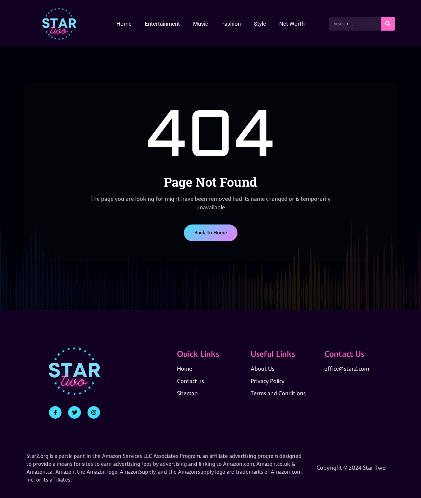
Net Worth (292, 23)
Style (260, 23)
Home (124, 23)
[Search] (388, 24)
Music (200, 23)
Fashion (231, 23)
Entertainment (162, 23)
